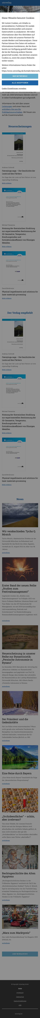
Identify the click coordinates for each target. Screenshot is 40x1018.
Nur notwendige (20, 76)
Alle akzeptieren (20, 83)
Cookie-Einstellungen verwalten (14, 88)
